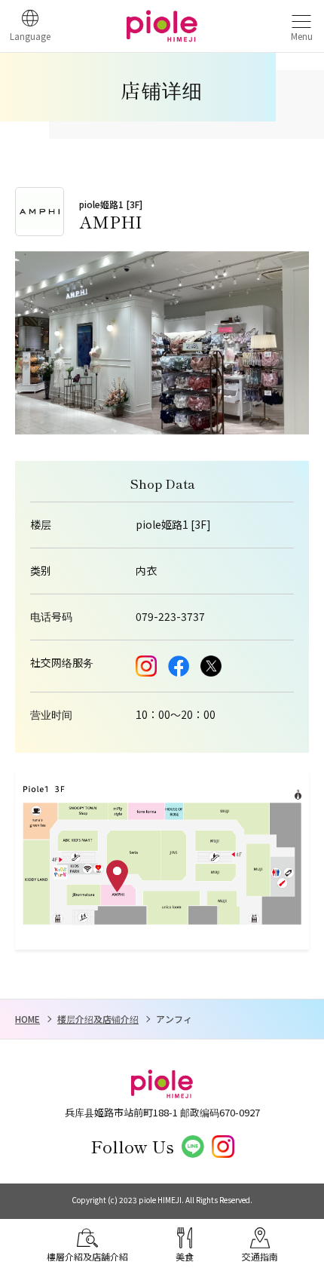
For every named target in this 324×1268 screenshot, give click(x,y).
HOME (27, 1019)
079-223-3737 (170, 616)
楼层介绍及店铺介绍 (98, 1019)
